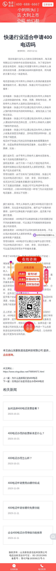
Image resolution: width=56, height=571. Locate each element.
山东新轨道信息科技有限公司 (27, 350)
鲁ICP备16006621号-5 (33, 558)
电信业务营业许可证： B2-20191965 (28, 555)
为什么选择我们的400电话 (24, 378)
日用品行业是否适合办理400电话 (28, 381)
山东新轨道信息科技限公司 (33, 552)
